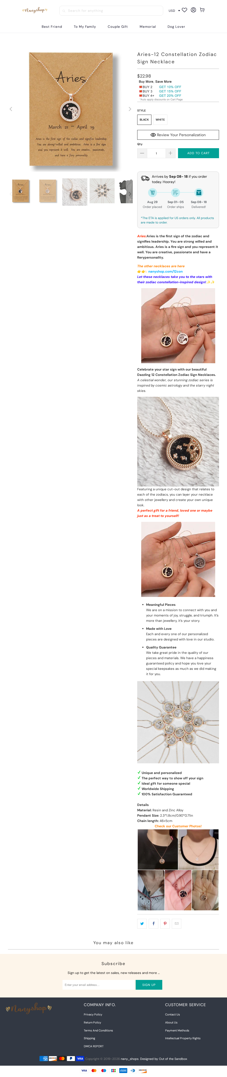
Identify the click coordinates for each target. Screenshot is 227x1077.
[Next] (129, 109)
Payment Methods (177, 1030)
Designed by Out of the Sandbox (163, 1059)
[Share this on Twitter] (142, 924)
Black (144, 120)
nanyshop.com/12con (165, 271)
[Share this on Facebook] (153, 924)
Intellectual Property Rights (183, 1038)
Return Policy (92, 1022)
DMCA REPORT (94, 1046)
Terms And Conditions (98, 1030)
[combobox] (111, 11)
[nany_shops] (35, 11)
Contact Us (172, 1014)
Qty (140, 144)
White (160, 120)
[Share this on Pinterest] (165, 924)
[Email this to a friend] (176, 924)
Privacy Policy (93, 1014)
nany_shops (130, 1059)
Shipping (89, 1038)
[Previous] (11, 109)
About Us (171, 1022)
